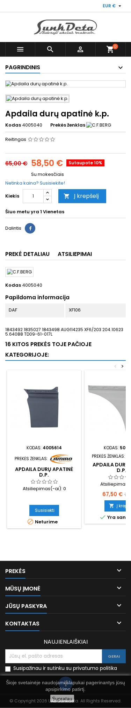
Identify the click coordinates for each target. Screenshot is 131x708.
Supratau (62, 698)
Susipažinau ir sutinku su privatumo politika (65, 668)
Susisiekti (44, 510)
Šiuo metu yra (22, 212)
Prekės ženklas (67, 125)
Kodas (13, 125)
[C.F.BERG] (98, 125)
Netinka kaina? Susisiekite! (35, 183)
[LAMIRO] (61, 458)
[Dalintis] (30, 228)
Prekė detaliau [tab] (27, 254)
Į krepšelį (81, 196)
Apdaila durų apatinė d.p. (44, 472)
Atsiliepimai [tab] (75, 254)
